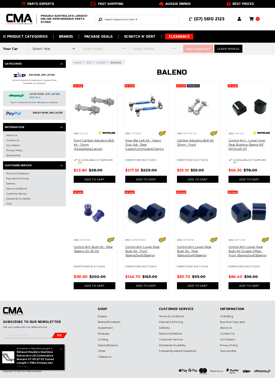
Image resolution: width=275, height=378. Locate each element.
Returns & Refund (170, 333)
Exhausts (103, 333)
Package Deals (98, 36)
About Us (226, 327)
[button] (239, 19)
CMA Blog (226, 316)
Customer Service (171, 339)
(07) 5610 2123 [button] (209, 19)
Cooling (103, 339)
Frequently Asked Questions (177, 350)
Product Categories (27, 36)
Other (102, 350)
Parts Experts (40, 4)
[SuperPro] (162, 133)
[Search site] (100, 19)
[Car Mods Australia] (13, 313)
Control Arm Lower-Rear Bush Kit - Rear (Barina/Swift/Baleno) (194, 251)
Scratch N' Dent (140, 36)
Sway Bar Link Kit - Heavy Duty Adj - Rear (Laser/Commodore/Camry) (144, 145)
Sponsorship (228, 350)
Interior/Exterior (108, 345)
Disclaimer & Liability (172, 345)
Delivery (164, 327)
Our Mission (227, 339)
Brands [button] (66, 36)
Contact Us (227, 333)
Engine (102, 316)
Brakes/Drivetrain (109, 321)
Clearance (179, 36)
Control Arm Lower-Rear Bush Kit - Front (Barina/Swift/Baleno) (142, 251)
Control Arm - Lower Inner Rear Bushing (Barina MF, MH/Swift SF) (246, 145)
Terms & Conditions (171, 316)
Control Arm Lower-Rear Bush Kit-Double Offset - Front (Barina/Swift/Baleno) (247, 251)
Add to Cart (95, 179)
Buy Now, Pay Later (232, 321)
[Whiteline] (106, 133)
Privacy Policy (229, 345)
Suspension (105, 327)
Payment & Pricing (171, 321)
